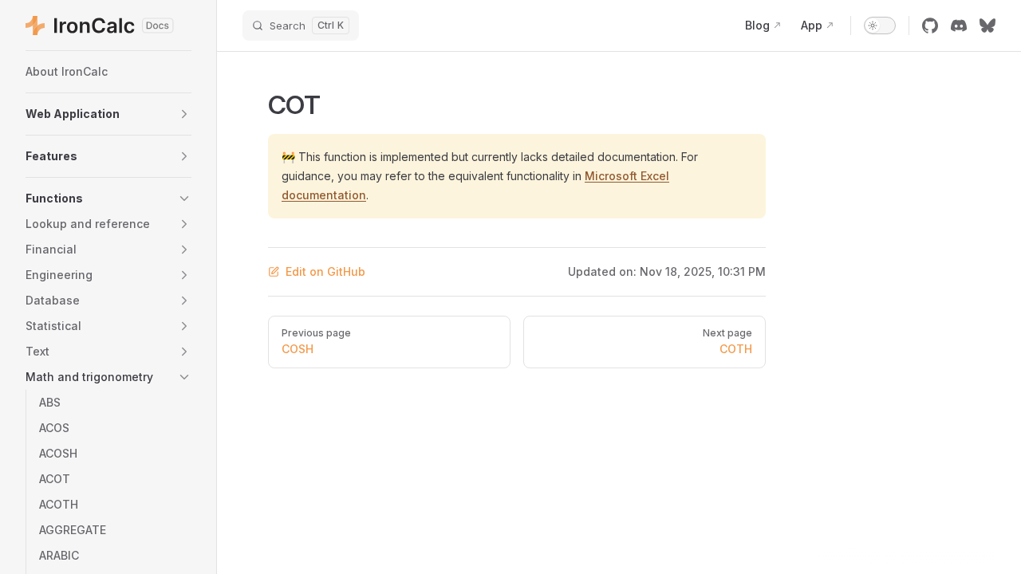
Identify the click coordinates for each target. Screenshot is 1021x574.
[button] (108, 114)
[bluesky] (987, 25)
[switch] (880, 25)
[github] (930, 25)
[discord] (958, 25)
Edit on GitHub (325, 271)
